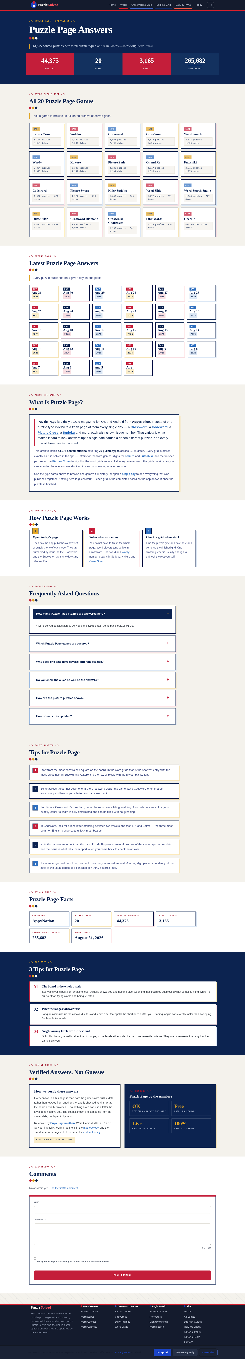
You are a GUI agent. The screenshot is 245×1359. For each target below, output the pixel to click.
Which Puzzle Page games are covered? (62, 643)
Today (198, 4)
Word (123, 4)
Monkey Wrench (159, 1321)
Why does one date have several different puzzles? (70, 661)
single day (129, 474)
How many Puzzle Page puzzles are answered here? (70, 613)
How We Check (192, 1326)
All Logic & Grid (158, 1311)
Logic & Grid (163, 4)
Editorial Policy (192, 1331)
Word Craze (121, 1326)
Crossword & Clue (141, 4)
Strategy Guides (193, 1321)
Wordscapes (87, 1316)
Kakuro (129, 456)
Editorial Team (192, 1336)
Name (38, 1202)
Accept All (162, 1352)
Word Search (157, 1326)
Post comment (123, 1275)
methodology (90, 1127)
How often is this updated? (54, 716)
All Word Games (89, 1311)
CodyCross (121, 1316)
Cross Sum (95, 561)
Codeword (160, 427)
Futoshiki (146, 456)
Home (112, 4)
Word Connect (88, 1326)
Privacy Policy (122, 1352)
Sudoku (69, 432)
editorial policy (91, 1132)
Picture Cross (48, 432)
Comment (40, 1220)
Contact (188, 1341)
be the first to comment (65, 1188)
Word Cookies (88, 1321)
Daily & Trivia (183, 4)
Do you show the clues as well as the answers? (67, 679)
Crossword (139, 427)
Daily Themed (122, 1321)
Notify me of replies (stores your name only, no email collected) (72, 1261)
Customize (208, 1352)
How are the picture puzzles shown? (60, 697)
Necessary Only (185, 1352)
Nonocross (156, 1316)
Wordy (125, 552)
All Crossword (123, 1311)
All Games (189, 1316)
